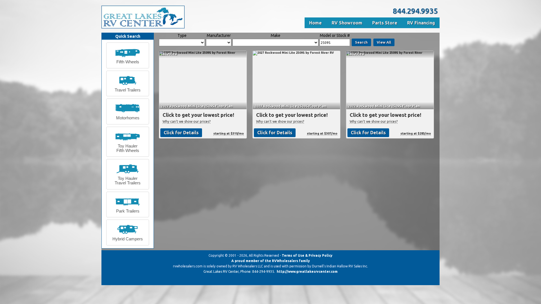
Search (361, 42)
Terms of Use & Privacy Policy (307, 255)
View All (384, 42)
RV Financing (421, 22)
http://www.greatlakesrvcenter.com (307, 271)
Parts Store (384, 22)
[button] (127, 55)
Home (315, 22)
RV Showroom (347, 22)
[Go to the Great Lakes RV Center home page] (143, 27)
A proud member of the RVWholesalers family (270, 261)
